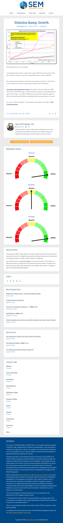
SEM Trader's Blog (31, 520)
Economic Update (11, 399)
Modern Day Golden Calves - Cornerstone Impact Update (23, 293)
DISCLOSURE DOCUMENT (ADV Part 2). (20, 512)
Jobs (23, 113)
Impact (8, 405)
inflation (9, 412)
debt (20, 113)
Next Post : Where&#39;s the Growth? (40, 141)
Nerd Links (32, 13)
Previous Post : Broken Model (20, 141)
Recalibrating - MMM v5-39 (14, 313)
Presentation (10, 419)
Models (8, 500)
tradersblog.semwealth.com (42, 475)
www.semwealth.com (25, 475)
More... (8, 432)
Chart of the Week (13, 113)
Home (11, 13)
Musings (8, 366)
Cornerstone (10, 379)
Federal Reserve (11, 386)
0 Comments (43, 26)
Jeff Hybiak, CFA (22, 26)
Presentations (21, 13)
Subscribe (42, 13)
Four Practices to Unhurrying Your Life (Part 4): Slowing (23, 336)
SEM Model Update (12, 392)
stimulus (27, 113)
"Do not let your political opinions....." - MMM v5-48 (21, 307)
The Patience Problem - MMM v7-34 (17, 343)
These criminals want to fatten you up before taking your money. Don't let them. (31, 320)
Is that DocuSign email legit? (15, 300)
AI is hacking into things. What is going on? (19, 349)
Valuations (9, 425)
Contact (51, 13)
